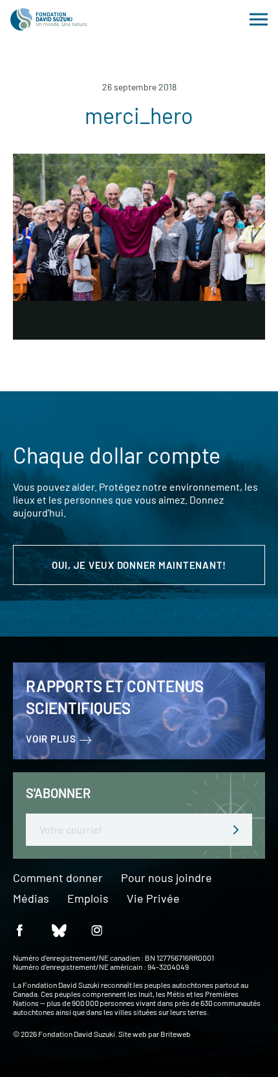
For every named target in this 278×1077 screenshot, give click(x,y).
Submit (236, 830)
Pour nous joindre (166, 878)
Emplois (88, 898)
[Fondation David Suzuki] (49, 19)
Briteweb (175, 1033)
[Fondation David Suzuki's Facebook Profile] (19, 930)
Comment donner (58, 878)
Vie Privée (153, 898)
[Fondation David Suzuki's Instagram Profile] (97, 930)
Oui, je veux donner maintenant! (139, 565)
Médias (31, 898)
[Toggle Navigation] (258, 19)
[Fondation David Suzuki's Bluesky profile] (58, 930)
